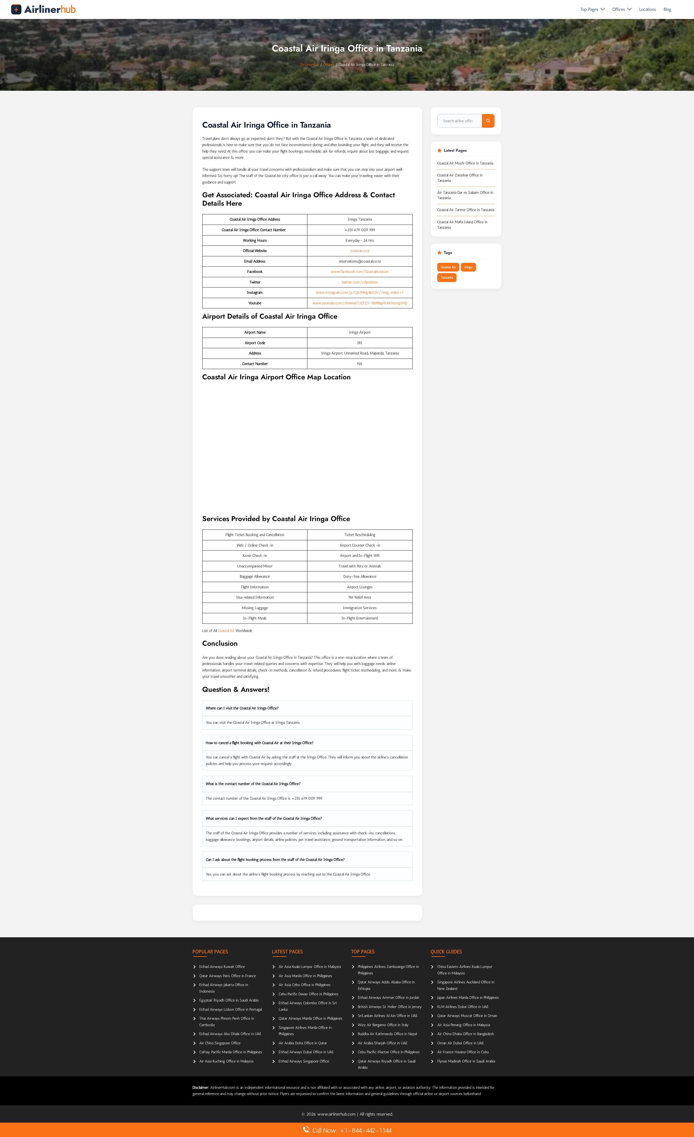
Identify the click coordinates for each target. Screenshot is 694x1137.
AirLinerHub (309, 64)
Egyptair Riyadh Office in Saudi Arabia (228, 1000)
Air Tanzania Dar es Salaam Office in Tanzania (465, 195)
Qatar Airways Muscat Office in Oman (467, 1015)
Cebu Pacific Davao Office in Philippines (308, 994)
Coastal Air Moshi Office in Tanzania (465, 163)
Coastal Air (226, 630)
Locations (647, 9)
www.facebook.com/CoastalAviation (359, 271)
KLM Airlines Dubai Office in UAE (463, 1006)
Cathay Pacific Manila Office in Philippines (230, 1052)
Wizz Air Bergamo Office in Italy (383, 1025)
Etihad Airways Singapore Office (304, 1061)
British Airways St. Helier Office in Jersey (390, 1006)
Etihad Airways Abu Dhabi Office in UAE (230, 1034)
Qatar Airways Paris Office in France (227, 976)
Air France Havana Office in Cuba (463, 1052)
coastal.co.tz (360, 250)
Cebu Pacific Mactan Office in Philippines (389, 1052)
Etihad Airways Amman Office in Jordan (388, 997)
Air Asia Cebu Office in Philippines (304, 985)
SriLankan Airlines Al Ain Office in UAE (387, 1015)
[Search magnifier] (488, 121)
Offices (618, 9)
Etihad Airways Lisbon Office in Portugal (230, 1009)
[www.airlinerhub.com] (43, 9)
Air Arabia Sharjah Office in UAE (382, 1043)
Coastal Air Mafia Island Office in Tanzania (462, 225)
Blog (667, 9)
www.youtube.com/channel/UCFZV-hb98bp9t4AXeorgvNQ (359, 303)
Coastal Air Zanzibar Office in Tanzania (460, 178)
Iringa (468, 267)
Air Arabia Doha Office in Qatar (303, 1043)
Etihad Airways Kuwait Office (222, 966)
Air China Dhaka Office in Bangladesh (465, 1034)
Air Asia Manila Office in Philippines (305, 976)
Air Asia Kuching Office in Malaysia (226, 1061)
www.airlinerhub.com (337, 1114)
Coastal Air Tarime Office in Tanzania (465, 210)
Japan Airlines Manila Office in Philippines (468, 997)
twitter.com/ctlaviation (360, 282)
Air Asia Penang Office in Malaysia (463, 1025)
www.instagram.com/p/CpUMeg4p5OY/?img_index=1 (360, 292)
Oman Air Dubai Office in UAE (460, 1043)
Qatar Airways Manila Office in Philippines (310, 1018)
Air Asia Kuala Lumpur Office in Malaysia (310, 966)
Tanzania (447, 277)
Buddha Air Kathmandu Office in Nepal (387, 1034)
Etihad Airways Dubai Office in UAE (306, 1052)
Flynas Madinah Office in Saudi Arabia (466, 1061)
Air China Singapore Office (219, 1043)
